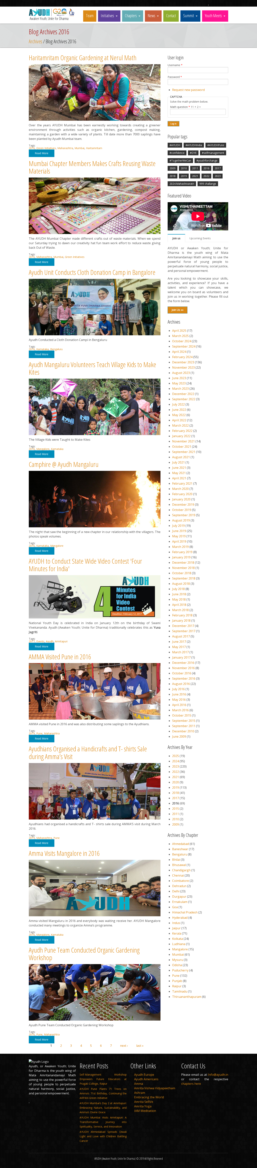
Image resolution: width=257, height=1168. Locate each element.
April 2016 (179, 705)
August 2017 (181, 636)
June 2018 (179, 594)
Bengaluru (56, 349)
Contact (171, 15)
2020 (175, 782)
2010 (184, 168)
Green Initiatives (46, 148)
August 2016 (181, 684)
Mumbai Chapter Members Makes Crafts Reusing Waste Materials (92, 167)
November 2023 (183, 367)
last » (140, 1046)
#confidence (177, 153)
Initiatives (107, 15)
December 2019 (183, 504)
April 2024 (179, 352)
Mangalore (42, 449)
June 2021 (179, 468)
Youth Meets (213, 15)
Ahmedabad (180, 844)
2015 (175, 809)
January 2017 (181, 657)
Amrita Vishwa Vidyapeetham (154, 1088)
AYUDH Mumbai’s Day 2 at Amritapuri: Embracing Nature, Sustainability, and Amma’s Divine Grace (103, 1107)
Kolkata (177, 939)
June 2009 (179, 736)
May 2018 (179, 599)
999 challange (207, 183)
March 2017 (180, 652)
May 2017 (179, 647)
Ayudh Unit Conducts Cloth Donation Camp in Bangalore (92, 272)
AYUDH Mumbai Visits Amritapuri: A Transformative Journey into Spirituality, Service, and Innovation (103, 1122)
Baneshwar (180, 849)
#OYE (193, 153)
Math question (180, 107)
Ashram (139, 1093)
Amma (138, 1084)
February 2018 (182, 615)
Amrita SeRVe (143, 1102)
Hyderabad (180, 918)
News (151, 15)
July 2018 (178, 589)
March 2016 (180, 710)
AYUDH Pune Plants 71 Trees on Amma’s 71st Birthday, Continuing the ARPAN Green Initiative (103, 1093)
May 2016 (179, 700)
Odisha (177, 965)
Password (175, 77)
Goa (175, 907)
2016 (32, 148)
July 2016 (178, 689)
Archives (35, 41)
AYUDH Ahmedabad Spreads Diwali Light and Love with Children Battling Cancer (103, 1136)
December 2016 (183, 663)
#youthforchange (206, 160)
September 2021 (183, 452)
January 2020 (181, 499)
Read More (41, 153)
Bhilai (176, 860)
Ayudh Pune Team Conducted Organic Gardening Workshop (84, 953)
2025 (175, 756)
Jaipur (176, 928)
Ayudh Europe (144, 1075)
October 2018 (181, 573)
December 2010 (183, 731)
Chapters (131, 15)
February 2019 (182, 552)
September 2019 (183, 515)
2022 (206, 176)
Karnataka (42, 349)
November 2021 (183, 441)
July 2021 (178, 462)
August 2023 (181, 373)
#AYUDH (175, 145)
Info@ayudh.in (218, 1075)
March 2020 (180, 489)
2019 (32, 733)
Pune (39, 733)
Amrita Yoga (142, 1106)
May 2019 (179, 536)
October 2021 (181, 446)
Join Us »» (177, 310)
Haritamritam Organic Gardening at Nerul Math (82, 57)
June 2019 (179, 531)
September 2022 (183, 399)
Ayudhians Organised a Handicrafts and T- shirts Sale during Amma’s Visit (88, 752)
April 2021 (179, 478)
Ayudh (49, 641)
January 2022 (181, 436)
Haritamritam (94, 148)
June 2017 (179, 642)
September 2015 (183, 721)
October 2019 (181, 510)
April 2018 (179, 605)
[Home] (52, 15)
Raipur (177, 986)
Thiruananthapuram (186, 997)
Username (175, 65)
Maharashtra (65, 148)
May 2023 (179, 383)
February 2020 (182, 494)
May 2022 (179, 415)
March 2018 (180, 610)
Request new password (188, 90)
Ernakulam (179, 902)
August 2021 (181, 457)
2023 (218, 176)
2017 (32, 641)
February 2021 (182, 483)
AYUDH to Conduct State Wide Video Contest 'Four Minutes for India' (85, 564)
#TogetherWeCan (180, 160)
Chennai (178, 875)
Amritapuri (61, 641)
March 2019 (180, 547)
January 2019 (181, 557)
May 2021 (179, 473)
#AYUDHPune (215, 145)
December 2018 (183, 562)
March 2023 (180, 389)
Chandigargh (181, 870)
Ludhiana (178, 944)
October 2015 (181, 715)
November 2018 (183, 568)
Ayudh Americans (146, 1079)
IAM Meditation (145, 1111)
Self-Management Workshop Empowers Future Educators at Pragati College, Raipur (103, 1079)
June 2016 (179, 694)
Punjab (177, 981)
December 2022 (183, 394)
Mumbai (79, 148)
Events (40, 641)
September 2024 (183, 346)
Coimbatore (180, 881)
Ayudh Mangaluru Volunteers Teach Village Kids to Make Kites (92, 368)
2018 (173, 176)
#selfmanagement (213, 153)
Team (90, 15)
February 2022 (182, 431)
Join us (176, 238)
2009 (173, 168)
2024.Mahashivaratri (182, 183)
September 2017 (183, 631)
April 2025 (179, 331)
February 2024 (182, 357)
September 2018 (183, 578)
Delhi (175, 891)
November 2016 (183, 668)
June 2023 (179, 378)
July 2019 (178, 526)
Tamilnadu (179, 991)
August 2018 (181, 584)
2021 (195, 176)
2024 (175, 761)
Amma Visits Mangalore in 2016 (64, 853)
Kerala (176, 933)
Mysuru (177, 960)
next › (124, 1046)
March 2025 (180, 336)
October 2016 (181, 673)
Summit (188, 15)
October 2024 (181, 341)
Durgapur (179, 896)
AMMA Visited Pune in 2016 (60, 656)
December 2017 (183, 626)
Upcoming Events (200, 238)
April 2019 (179, 541)
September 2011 (183, 726)
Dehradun (179, 886)
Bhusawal (179, 865)
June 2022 (179, 410)
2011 (195, 168)
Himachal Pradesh (185, 912)
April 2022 (179, 420)
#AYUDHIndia (194, 145)
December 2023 (183, 362)
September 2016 (183, 678)
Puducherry (180, 970)
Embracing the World (149, 1097)
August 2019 (181, 520)
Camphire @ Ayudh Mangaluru (63, 464)
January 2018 (181, 620)
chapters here (191, 1084)
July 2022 (178, 404)
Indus (176, 923)
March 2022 (180, 425)
